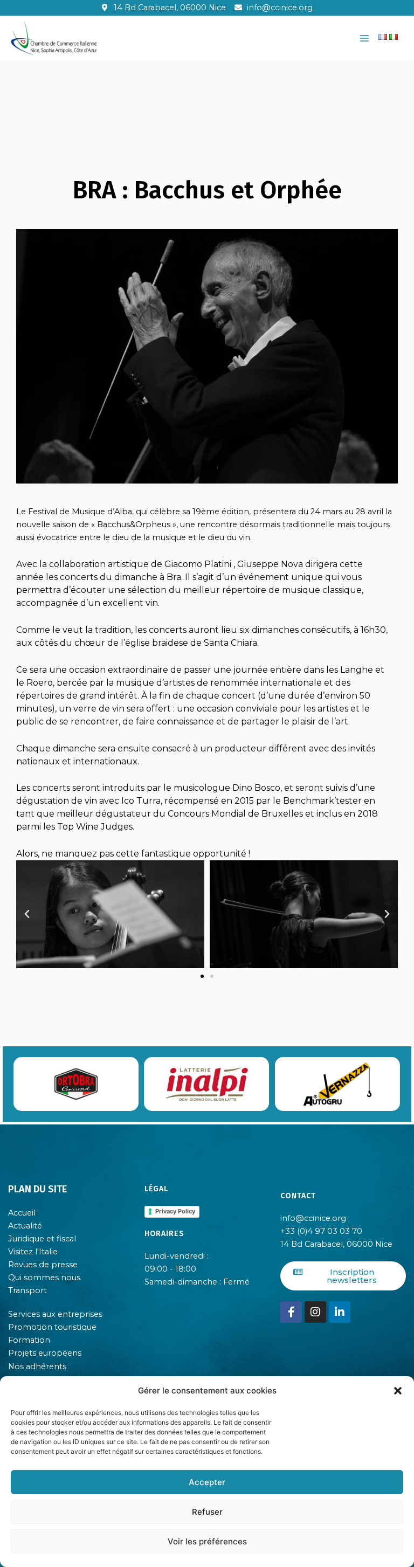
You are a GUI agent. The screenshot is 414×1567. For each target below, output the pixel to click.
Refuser (207, 1512)
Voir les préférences (207, 1541)
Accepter (207, 1482)
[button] (397, 1390)
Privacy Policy (175, 1211)
